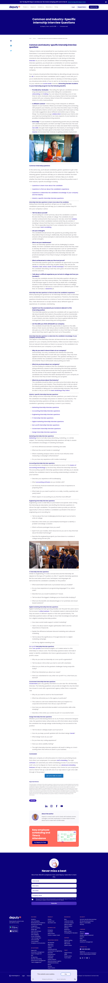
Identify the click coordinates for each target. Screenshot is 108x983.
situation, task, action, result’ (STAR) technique (48, 267)
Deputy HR (33, 950)
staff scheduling (62, 760)
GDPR (65, 954)
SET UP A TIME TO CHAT (54, 776)
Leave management (36, 954)
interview (32, 60)
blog (34, 38)
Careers (82, 933)
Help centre (67, 943)
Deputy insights (68, 924)
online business (44, 611)
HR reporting (34, 957)
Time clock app (35, 939)
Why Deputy (83, 940)
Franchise (50, 932)
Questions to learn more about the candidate (47, 185)
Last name (35, 888)
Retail (49, 964)
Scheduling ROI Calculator (71, 933)
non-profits (37, 648)
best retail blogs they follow (60, 390)
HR (32, 76)
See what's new (52, 922)
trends (72, 733)
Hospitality (50, 958)
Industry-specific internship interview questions (48, 198)
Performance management (38, 960)
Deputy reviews (68, 926)
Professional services (53, 963)
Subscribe (54, 903)
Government (33, 683)
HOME (30, 38)
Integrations (34, 926)
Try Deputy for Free (40, 842)
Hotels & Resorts (52, 959)
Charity (50, 947)
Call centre (50, 946)
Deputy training (68, 940)
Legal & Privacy (68, 952)
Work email (35, 879)
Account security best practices (88, 919)
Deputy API (67, 942)
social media (47, 83)
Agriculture (50, 944)
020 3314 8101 (86, 949)
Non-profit (32, 646)
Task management (36, 938)
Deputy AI (33, 7)
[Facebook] (56, 806)
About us (82, 932)
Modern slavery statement (87, 935)
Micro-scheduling (35, 928)
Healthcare (50, 956)
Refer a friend (67, 931)
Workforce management (86, 942)
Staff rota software (36, 931)
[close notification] (106, 2)
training (45, 94)
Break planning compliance (38, 922)
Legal (23, 975)
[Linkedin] (46, 806)
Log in (73, 7)
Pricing (56, 7)
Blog (65, 919)
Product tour (51, 921)
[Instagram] (51, 806)
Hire (32, 955)
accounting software (43, 482)
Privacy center (68, 956)
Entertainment (51, 954)
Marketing (32, 438)
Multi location (51, 933)
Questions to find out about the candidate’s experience (50, 189)
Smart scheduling (35, 936)
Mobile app (34, 929)
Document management (37, 952)
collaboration (56, 114)
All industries (51, 942)
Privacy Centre (30, 975)
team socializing (45, 227)
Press (81, 938)
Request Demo (82, 7)
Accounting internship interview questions (46, 411)
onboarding (36, 94)
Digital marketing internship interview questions (48, 421)
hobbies (74, 219)
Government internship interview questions (46, 428)
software (32, 763)
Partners (82, 937)
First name (35, 883)
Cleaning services (52, 949)
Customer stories (68, 921)
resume (34, 132)
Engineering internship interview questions (46, 414)
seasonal (49, 289)
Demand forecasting (36, 924)
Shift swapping (35, 934)
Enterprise (50, 930)
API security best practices (86, 921)
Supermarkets (51, 968)
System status (68, 945)
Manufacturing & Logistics (54, 961)
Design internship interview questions (44, 432)
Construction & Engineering (55, 951)
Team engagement (36, 962)
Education (50, 952)
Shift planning (34, 933)
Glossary (66, 928)
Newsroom (67, 929)
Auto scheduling (35, 921)
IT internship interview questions (42, 418)
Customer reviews (69, 922)
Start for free (93, 7)
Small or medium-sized (54, 935)
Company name (36, 893)
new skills (35, 128)
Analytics (33, 919)
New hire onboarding (36, 959)
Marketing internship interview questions (45, 407)
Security (50, 966)
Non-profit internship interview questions (45, 425)
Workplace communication (38, 943)
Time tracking (34, 941)
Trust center (67, 958)
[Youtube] (62, 806)
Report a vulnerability (85, 922)
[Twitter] (89, 958)
